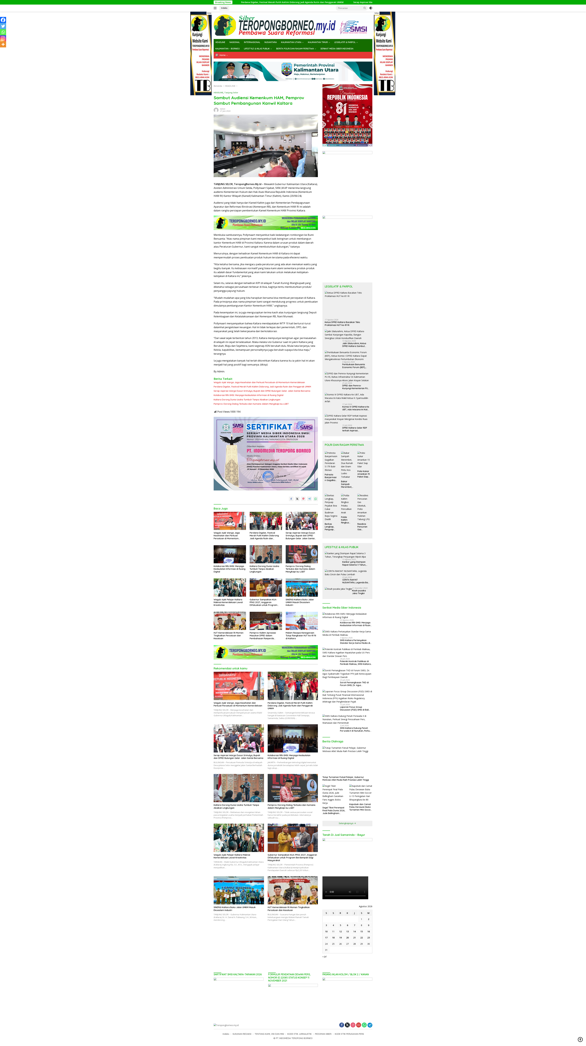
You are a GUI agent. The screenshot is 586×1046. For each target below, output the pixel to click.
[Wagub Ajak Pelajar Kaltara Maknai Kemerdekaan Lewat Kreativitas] (230, 587)
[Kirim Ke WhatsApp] (315, 499)
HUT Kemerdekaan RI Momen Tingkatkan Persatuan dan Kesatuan (228, 635)
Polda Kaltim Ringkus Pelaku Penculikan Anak (346, 520)
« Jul (324, 956)
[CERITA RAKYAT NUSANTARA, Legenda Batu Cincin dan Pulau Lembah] (347, 572)
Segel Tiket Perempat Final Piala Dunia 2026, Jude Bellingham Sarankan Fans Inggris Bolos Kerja (333, 810)
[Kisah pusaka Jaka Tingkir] (338, 589)
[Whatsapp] (3, 32)
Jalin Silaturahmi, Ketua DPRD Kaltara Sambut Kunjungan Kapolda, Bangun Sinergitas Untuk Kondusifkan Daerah (354, 344)
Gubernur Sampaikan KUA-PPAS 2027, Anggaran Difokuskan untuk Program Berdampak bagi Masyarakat (265, 602)
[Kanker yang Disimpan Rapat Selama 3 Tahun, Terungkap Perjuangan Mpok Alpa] (347, 555)
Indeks (224, 8)
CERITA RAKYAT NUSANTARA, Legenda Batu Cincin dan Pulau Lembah (356, 581)
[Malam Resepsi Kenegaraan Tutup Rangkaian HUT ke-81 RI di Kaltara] (302, 621)
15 (361, 931)
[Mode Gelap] (370, 8)
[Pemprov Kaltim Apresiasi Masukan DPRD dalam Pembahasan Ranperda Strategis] (266, 621)
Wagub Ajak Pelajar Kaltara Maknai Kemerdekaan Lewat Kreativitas (228, 602)
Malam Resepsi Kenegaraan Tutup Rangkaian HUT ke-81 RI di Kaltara (301, 635)
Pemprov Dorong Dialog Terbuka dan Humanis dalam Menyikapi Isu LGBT (251, 404)
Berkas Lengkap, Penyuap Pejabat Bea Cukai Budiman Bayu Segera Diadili (331, 527)
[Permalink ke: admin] (216, 109)
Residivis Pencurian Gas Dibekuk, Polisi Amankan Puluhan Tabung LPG (363, 527)
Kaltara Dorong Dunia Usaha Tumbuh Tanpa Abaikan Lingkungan (247, 399)
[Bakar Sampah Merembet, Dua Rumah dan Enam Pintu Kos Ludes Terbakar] (347, 465)
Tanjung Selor (231, 92)
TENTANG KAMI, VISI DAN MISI (269, 1034)
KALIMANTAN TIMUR (318, 42)
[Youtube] (358, 1025)
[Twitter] (3, 26)
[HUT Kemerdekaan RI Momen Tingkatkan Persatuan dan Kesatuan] (230, 621)
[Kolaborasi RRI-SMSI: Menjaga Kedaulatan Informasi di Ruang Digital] (230, 554)
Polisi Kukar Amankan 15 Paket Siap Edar (363, 474)
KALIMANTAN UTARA (291, 42)
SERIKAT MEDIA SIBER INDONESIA (336, 48)
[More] (3, 44)
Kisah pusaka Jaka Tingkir (359, 592)
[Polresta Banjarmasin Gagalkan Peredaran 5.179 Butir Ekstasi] (331, 461)
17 (326, 937)
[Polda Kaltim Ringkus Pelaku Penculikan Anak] (347, 504)
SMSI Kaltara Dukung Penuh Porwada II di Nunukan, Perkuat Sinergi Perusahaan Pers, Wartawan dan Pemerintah (356, 729)
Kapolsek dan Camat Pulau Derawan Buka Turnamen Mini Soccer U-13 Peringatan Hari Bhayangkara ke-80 (360, 807)
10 (326, 931)
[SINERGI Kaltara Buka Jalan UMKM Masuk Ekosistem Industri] (302, 587)
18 (333, 937)
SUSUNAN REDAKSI (242, 1034)
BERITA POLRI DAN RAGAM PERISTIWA (295, 48)
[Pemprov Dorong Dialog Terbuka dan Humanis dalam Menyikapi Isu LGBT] (302, 554)
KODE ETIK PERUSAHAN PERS (349, 1034)
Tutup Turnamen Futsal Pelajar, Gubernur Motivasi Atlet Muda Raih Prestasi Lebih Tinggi (345, 778)
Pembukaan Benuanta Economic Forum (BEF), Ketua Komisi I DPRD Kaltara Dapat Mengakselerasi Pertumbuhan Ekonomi (353, 366)
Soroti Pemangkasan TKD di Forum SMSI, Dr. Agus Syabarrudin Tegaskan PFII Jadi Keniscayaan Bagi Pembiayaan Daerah (356, 684)
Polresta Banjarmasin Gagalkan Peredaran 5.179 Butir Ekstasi (330, 477)
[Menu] (216, 8)
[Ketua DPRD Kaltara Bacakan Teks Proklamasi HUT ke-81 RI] (347, 304)
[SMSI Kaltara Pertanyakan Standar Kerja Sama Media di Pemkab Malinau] (347, 633)
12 (340, 931)
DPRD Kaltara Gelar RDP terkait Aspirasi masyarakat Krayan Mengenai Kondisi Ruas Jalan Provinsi (354, 429)
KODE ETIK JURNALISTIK (299, 1034)
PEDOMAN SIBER (323, 1034)
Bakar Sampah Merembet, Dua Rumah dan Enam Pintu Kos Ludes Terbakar (347, 484)
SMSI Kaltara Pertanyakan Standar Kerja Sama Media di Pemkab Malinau (355, 641)
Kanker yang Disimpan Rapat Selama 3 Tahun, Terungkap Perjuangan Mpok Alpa (354, 563)
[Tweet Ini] (297, 499)
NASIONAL (235, 42)
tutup (209, 13)
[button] (365, 7)
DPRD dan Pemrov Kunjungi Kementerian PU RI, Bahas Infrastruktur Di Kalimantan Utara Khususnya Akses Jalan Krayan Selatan (355, 387)
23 (368, 937)
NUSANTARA (270, 42)
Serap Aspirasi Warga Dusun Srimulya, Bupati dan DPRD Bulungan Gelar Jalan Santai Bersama (305, 2)
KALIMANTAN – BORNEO (227, 48)
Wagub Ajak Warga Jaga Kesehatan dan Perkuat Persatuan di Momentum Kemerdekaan (259, 382)
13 (347, 931)
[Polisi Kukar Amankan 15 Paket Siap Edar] (363, 459)
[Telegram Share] (309, 499)
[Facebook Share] (291, 499)
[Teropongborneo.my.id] (293, 25)
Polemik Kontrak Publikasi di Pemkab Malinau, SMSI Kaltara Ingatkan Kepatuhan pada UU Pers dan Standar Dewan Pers (355, 662)
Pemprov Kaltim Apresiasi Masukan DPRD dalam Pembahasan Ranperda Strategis (263, 635)
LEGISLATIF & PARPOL (345, 42)
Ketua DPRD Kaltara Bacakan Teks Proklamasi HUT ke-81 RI (342, 323)
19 (340, 937)
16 (368, 931)
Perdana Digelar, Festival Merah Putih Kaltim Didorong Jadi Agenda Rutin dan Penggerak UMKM (262, 386)
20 (347, 937)
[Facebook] (3, 20)
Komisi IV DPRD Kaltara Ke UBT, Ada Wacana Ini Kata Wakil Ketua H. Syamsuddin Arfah (356, 408)
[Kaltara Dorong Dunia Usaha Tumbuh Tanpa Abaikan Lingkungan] (266, 554)
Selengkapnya (346, 823)
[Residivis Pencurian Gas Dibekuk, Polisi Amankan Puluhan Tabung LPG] (363, 507)
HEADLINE (220, 42)
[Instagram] (3, 38)
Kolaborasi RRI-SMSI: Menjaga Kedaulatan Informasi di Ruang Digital (248, 395)
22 (361, 937)
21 (354, 937)
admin (222, 109)
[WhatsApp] (364, 1025)
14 (354, 931)
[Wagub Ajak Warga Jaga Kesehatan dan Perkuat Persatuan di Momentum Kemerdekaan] (230, 521)
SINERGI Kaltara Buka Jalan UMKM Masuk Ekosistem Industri (300, 602)
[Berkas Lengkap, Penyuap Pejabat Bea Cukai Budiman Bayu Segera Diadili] (331, 507)
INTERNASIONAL (252, 42)
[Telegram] (369, 1025)
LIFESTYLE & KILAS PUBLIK (257, 48)
